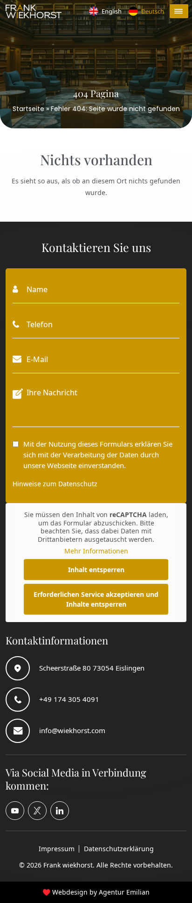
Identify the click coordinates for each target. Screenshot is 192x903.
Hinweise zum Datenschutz (55, 483)
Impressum (57, 848)
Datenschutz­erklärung (119, 848)
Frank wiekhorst (68, 865)
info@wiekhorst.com (72, 730)
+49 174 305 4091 (69, 699)
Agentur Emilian (124, 892)
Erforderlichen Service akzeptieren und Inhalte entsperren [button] (96, 599)
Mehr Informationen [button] (96, 551)
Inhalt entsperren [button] (96, 569)
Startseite (28, 108)
